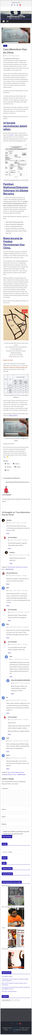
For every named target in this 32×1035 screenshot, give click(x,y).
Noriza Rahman (11, 573)
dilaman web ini (13, 415)
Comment (5, 788)
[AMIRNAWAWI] (16, 12)
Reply (7, 533)
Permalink (24, 522)
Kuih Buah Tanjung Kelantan (9, 991)
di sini (11, 135)
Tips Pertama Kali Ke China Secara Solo (17, 482)
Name (4, 809)
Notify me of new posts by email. (13, 834)
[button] (16, 35)
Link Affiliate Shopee (7, 976)
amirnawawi (16, 55)
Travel (5, 45)
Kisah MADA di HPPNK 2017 (12, 478)
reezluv (8, 520)
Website (4, 824)
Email (4, 817)
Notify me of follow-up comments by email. (16, 831)
